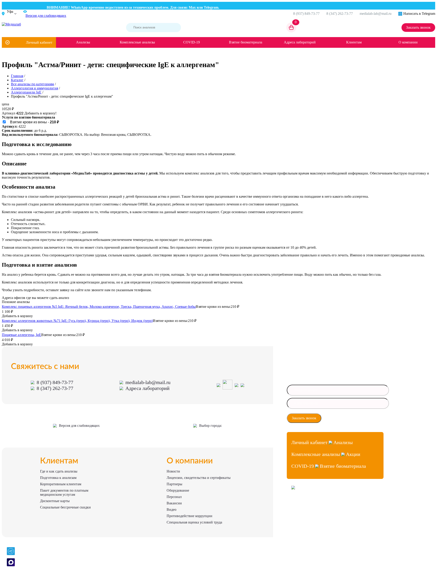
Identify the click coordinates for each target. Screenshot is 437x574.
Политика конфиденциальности (311, 520)
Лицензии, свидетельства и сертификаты (199, 478)
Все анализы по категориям (32, 84)
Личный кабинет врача (305, 504)
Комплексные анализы (137, 42)
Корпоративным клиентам (60, 484)
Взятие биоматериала (245, 42)
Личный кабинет (39, 42)
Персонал (174, 497)
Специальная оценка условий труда (194, 522)
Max (185, 7)
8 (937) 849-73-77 (306, 13)
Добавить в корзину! (40, 113)
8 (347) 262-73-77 (339, 13)
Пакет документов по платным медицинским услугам (64, 492)
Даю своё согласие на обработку (347, 418)
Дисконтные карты (55, 501)
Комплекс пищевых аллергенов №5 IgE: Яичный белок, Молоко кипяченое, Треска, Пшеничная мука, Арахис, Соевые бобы (99, 306)
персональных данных (341, 419)
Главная (17, 76)
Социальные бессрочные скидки (65, 507)
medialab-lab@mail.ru (375, 13)
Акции (353, 454)
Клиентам (354, 42)
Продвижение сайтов (304, 512)
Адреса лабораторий (300, 42)
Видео (171, 509)
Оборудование (178, 490)
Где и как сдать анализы (58, 471)
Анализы (83, 42)
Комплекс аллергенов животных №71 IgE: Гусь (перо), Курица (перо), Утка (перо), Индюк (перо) (77, 321)
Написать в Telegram (419, 13)
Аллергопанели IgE (26, 92)
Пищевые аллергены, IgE (21, 335)
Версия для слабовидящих (79, 425)
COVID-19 (191, 42)
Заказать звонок (418, 27)
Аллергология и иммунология (34, 88)
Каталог (17, 80)
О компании (408, 42)
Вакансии (174, 503)
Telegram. (204, 7)
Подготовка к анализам (58, 478)
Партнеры (174, 484)
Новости (173, 471)
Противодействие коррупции (189, 516)
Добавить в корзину (17, 316)
